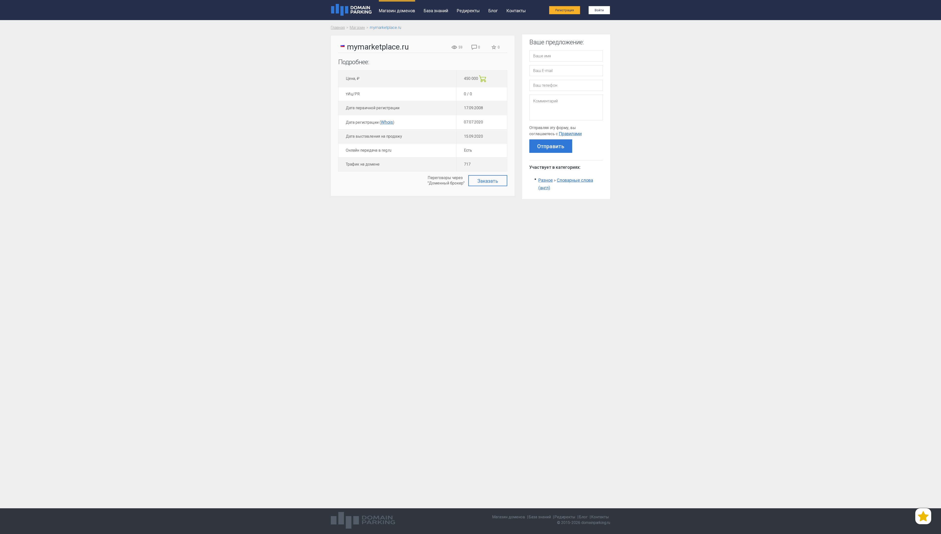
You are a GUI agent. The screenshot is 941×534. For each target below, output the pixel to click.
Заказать (487, 181)
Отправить (550, 146)
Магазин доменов (397, 10)
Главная (338, 27)
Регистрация (564, 10)
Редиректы (468, 10)
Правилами (570, 133)
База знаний (436, 10)
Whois (387, 122)
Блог (493, 10)
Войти (599, 10)
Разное (545, 180)
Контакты (516, 10)
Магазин (357, 27)
